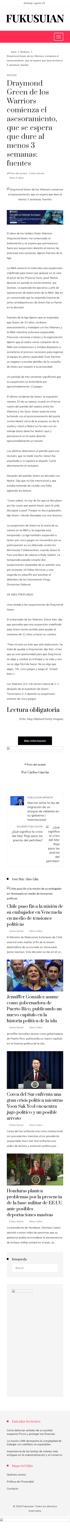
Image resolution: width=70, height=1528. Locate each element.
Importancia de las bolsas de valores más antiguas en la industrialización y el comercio (34, 1453)
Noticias (12, 75)
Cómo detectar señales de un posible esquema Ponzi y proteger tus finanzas (31, 1432)
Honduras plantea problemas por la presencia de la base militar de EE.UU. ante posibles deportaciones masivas (35, 1203)
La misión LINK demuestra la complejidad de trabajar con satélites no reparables (34, 1442)
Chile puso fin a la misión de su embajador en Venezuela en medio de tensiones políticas (35, 915)
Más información (35, 740)
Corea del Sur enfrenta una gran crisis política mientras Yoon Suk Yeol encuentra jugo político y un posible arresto (35, 1106)
